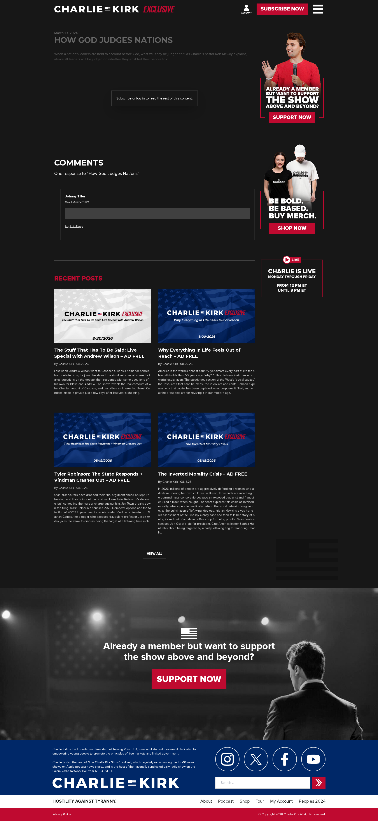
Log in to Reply (74, 226)
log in (140, 98)
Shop (245, 801)
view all (154, 553)
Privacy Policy (61, 814)
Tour (260, 801)
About (206, 801)
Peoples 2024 (312, 801)
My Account (281, 801)
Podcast (226, 801)
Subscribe (123, 98)
